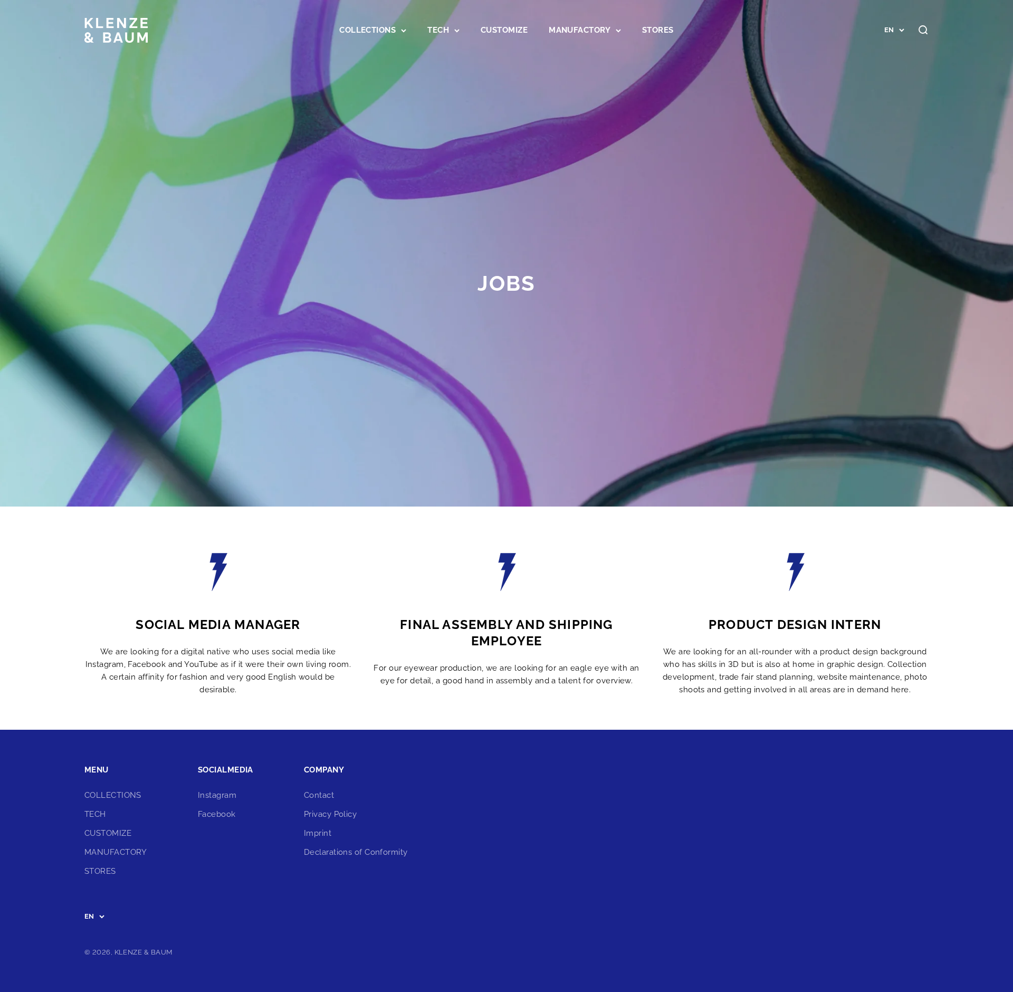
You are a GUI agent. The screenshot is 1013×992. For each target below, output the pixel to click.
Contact (319, 795)
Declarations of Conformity (356, 852)
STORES (658, 30)
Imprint (317, 833)
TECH (438, 30)
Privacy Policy (330, 814)
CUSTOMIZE (504, 30)
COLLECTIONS (367, 30)
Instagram (217, 795)
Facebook (217, 814)
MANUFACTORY (579, 30)
